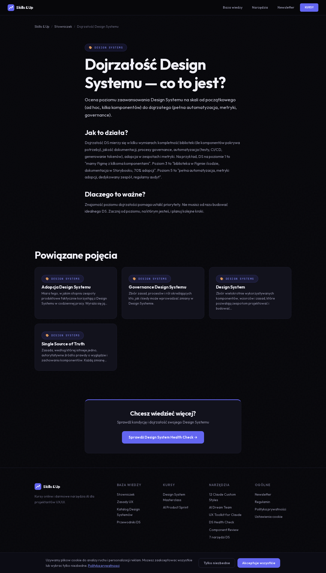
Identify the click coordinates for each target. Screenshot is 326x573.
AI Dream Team (220, 507)
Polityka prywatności (270, 509)
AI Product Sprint (175, 507)
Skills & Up (24, 7)
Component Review (224, 530)
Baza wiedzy (232, 7)
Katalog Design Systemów (128, 512)
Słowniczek (63, 26)
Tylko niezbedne (217, 563)
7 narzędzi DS (219, 537)
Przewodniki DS (129, 522)
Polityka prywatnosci (104, 565)
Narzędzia (260, 7)
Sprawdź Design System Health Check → (163, 437)
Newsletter (286, 7)
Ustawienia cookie (269, 516)
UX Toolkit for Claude (225, 515)
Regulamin (262, 502)
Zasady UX (125, 502)
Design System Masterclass (174, 497)
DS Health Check (221, 522)
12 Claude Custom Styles (222, 497)
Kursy (309, 7)
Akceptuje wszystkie (258, 563)
